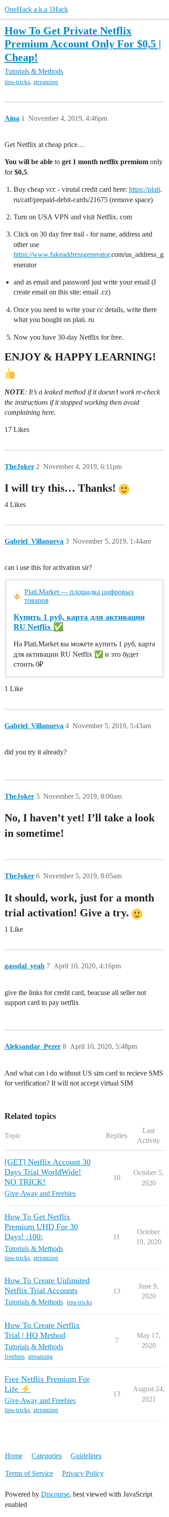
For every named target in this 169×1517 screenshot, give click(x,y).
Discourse (55, 1494)
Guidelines (86, 1456)
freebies (14, 1356)
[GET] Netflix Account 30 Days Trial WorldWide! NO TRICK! (48, 1171)
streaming (45, 82)
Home (14, 1456)
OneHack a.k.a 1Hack (36, 9)
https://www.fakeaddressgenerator (62, 254)
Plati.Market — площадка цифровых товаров (79, 596)
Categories (47, 1456)
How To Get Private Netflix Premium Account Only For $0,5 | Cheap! (83, 43)
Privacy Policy (83, 1473)
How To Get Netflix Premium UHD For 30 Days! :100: (41, 1226)
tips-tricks (17, 82)
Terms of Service (29, 1473)
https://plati (144, 189)
